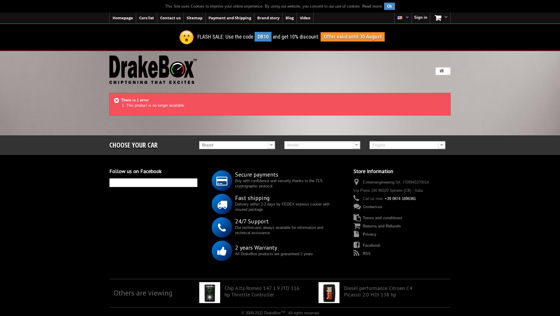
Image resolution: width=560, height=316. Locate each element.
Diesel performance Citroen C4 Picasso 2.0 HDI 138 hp (378, 291)
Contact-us (372, 207)
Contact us (170, 17)
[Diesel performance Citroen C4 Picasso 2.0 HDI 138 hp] (329, 292)
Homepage (123, 17)
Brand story (268, 17)
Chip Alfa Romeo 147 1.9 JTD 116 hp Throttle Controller (262, 291)
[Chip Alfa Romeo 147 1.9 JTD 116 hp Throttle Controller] (210, 292)
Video (305, 17)
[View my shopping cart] (440, 18)
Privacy (369, 234)
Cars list (146, 17)
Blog (290, 17)
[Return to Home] (441, 71)
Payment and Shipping (230, 17)
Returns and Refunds (382, 226)
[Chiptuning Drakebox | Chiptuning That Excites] (153, 70)
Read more (372, 6)
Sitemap (194, 17)
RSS (367, 253)
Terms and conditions (382, 218)
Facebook (371, 245)
